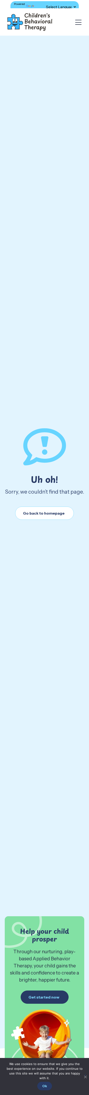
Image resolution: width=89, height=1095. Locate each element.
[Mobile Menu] (78, 22)
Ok (44, 1086)
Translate (41, 6)
